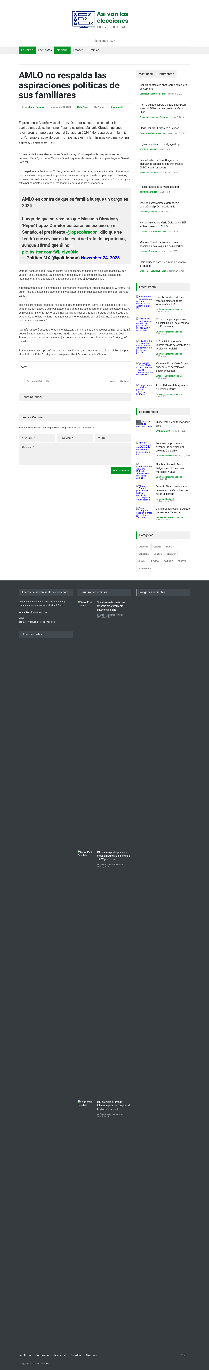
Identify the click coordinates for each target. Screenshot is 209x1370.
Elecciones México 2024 (38, 381)
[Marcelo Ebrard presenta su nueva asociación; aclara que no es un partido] (144, 493)
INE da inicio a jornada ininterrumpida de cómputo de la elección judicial (173, 345)
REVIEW (155, 561)
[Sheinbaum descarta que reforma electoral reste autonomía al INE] (144, 303)
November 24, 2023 (100, 258)
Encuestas (45, 50)
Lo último (27, 50)
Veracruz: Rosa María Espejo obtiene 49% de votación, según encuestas (172, 367)
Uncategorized (145, 568)
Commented (166, 74)
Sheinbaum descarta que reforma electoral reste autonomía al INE (170, 301)
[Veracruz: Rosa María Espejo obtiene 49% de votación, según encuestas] (144, 370)
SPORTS (153, 149)
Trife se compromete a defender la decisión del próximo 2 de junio (170, 447)
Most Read (146, 74)
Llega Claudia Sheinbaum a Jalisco (159, 128)
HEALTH (170, 547)
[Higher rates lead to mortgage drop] (144, 428)
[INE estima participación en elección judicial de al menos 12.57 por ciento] (144, 325)
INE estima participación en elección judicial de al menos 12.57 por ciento (172, 323)
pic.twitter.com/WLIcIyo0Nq (50, 252)
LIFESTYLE (143, 554)
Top (183, 1355)
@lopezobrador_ (82, 232)
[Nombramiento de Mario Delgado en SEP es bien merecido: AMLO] (144, 471)
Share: (23, 367)
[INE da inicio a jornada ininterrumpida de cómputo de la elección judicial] (144, 348)
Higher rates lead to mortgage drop (160, 144)
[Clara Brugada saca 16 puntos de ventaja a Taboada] (144, 515)
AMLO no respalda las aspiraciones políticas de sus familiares (69, 85)
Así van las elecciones (39, 1363)
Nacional (62, 50)
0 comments (117, 107)
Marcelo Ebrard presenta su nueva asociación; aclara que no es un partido (172, 490)
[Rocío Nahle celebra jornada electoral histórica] (144, 392)
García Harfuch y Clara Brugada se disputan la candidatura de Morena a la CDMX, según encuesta (161, 164)
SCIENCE (144, 149)
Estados (78, 50)
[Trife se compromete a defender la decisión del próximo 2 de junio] (144, 450)
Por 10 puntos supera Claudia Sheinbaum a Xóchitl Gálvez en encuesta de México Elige (163, 108)
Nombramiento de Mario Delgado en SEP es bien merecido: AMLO (170, 468)
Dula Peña (82, 107)
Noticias (93, 50)
